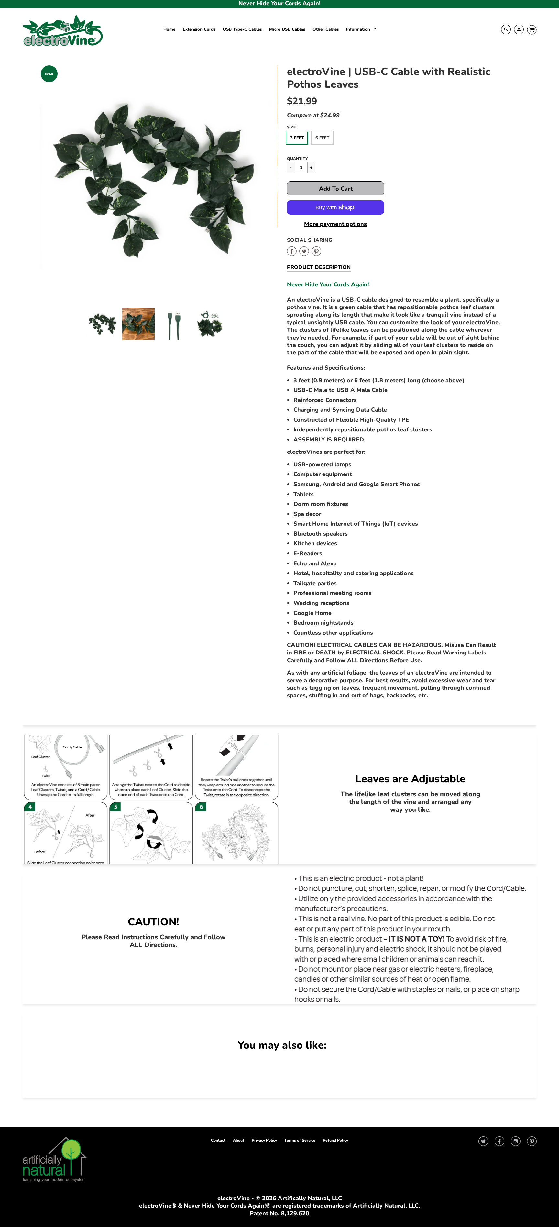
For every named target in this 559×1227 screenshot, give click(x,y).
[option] (156, 181)
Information (358, 29)
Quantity (297, 158)
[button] (335, 188)
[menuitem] (169, 29)
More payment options (335, 224)
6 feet (322, 138)
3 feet (297, 138)
